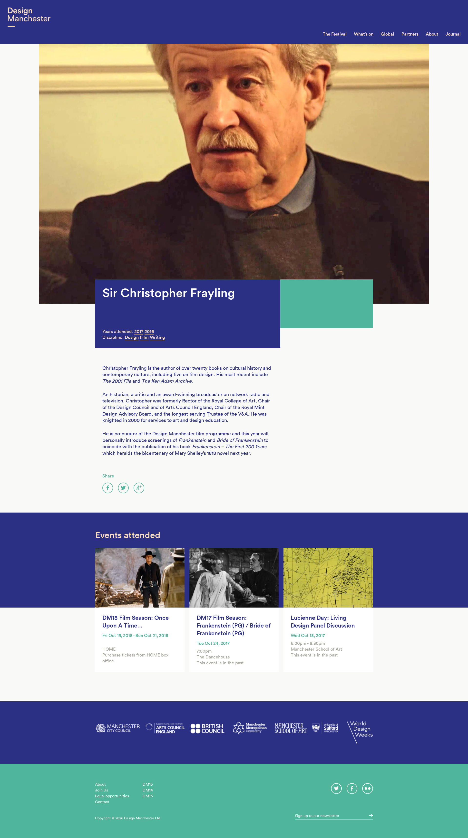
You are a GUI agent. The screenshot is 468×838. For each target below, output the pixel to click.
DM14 (148, 790)
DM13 (148, 795)
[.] (369, 815)
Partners (410, 34)
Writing (157, 337)
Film (144, 337)
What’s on (363, 34)
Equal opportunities (112, 795)
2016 (149, 331)
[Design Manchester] (28, 22)
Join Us (101, 790)
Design (132, 337)
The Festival (335, 34)
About (432, 34)
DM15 (148, 784)
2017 (138, 331)
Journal (453, 34)
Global (387, 34)
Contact (102, 801)
